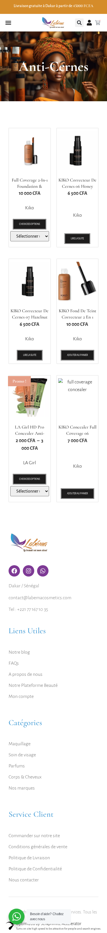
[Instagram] (28, 571)
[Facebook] (14, 571)
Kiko (29, 207)
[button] (8, 23)
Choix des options (29, 224)
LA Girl (29, 462)
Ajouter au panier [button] (77, 355)
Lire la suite (77, 238)
